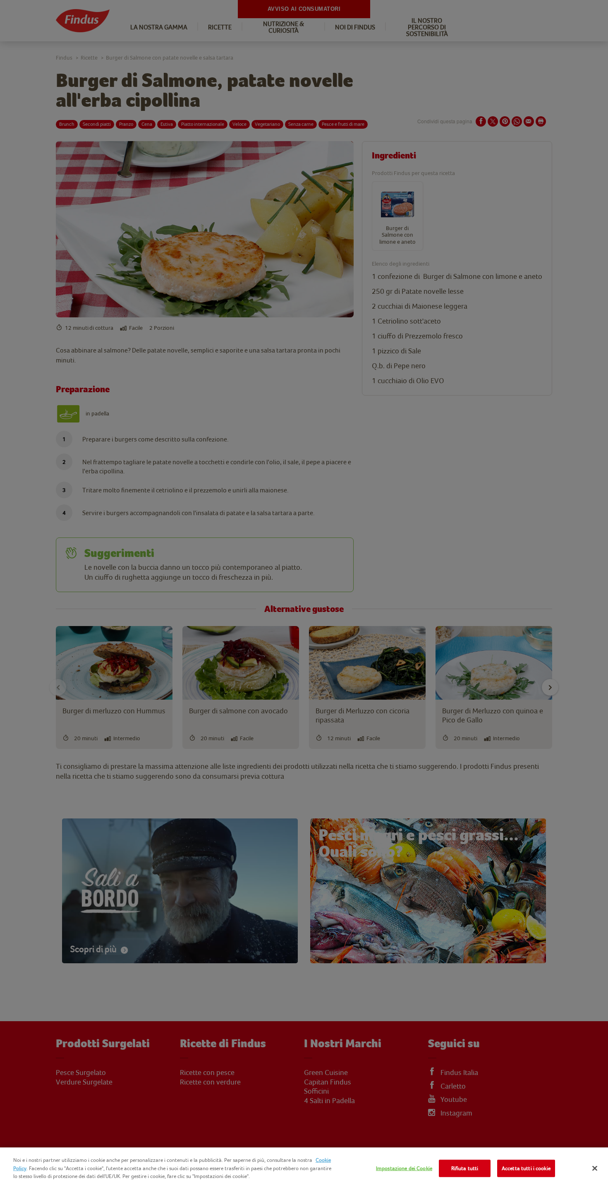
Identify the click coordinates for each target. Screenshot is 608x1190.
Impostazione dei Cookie (404, 1168)
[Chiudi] (595, 1168)
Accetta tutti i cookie (526, 1168)
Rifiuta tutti (465, 1168)
